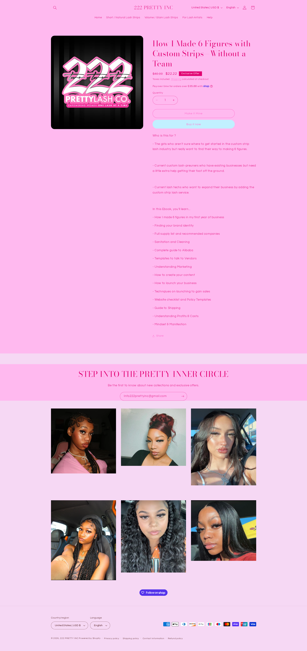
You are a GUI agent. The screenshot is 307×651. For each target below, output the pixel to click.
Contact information (153, 638)
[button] (55, 8)
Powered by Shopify (89, 638)
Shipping (176, 79)
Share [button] (160, 336)
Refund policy (175, 638)
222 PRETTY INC (69, 638)
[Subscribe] (183, 396)
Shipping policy (131, 638)
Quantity (158, 93)
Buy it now (193, 124)
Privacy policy (111, 638)
